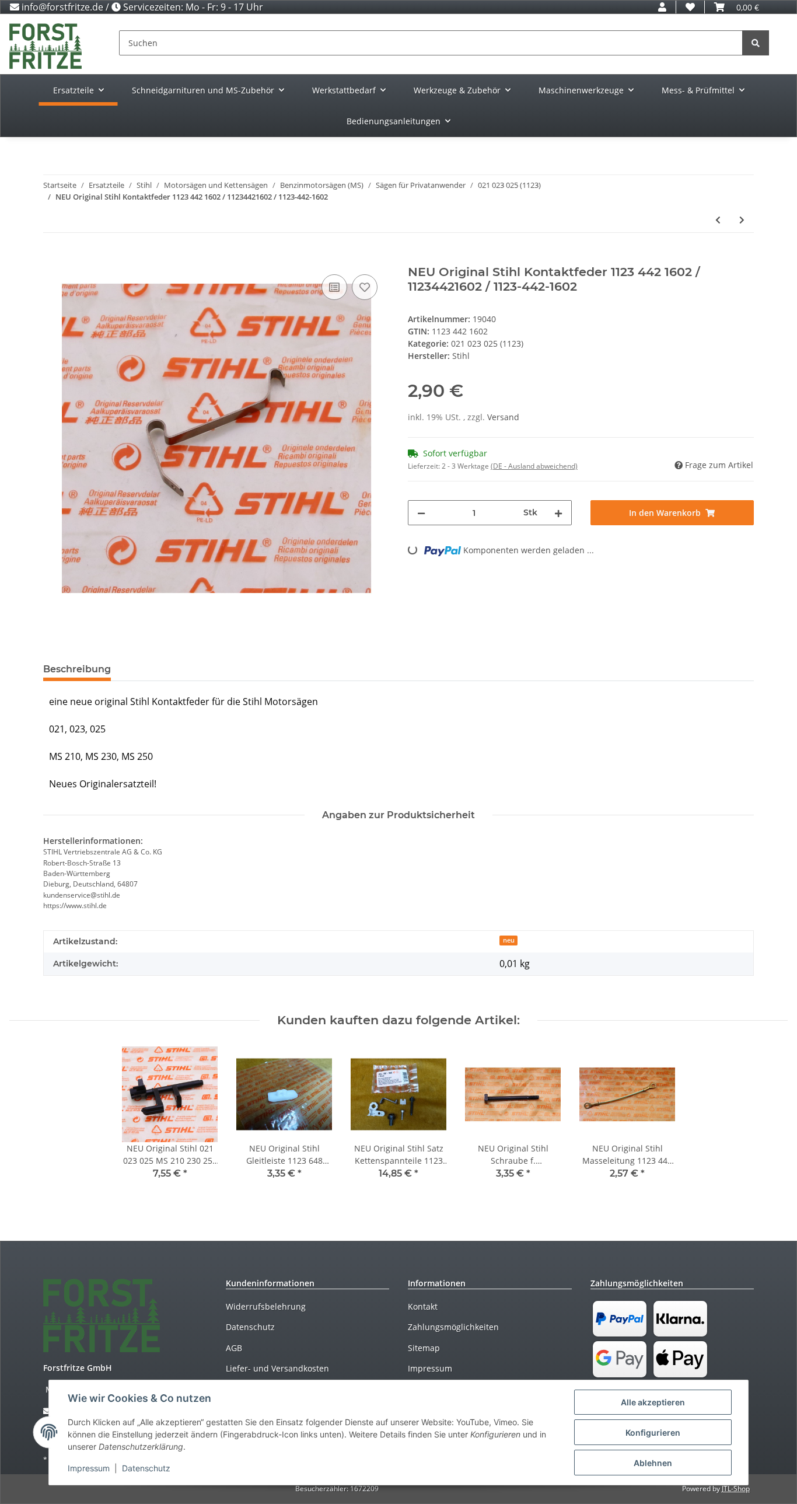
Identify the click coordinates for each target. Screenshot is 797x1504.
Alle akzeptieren (653, 1402)
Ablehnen (653, 1463)
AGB (234, 1347)
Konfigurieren (652, 1432)
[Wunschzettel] (690, 7)
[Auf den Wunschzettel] (364, 287)
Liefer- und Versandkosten (277, 1368)
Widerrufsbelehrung (266, 1306)
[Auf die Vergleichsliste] (334, 287)
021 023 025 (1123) (487, 343)
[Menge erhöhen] (558, 513)
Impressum (430, 1368)
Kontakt (423, 1306)
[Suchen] (755, 42)
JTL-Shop (736, 1488)
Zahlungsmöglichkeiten (453, 1326)
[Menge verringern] (421, 513)
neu (509, 940)
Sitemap (424, 1347)
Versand (503, 417)
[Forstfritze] (45, 46)
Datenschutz (250, 1326)
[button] (662, 7)
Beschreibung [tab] (77, 669)
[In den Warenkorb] (52, 258)
